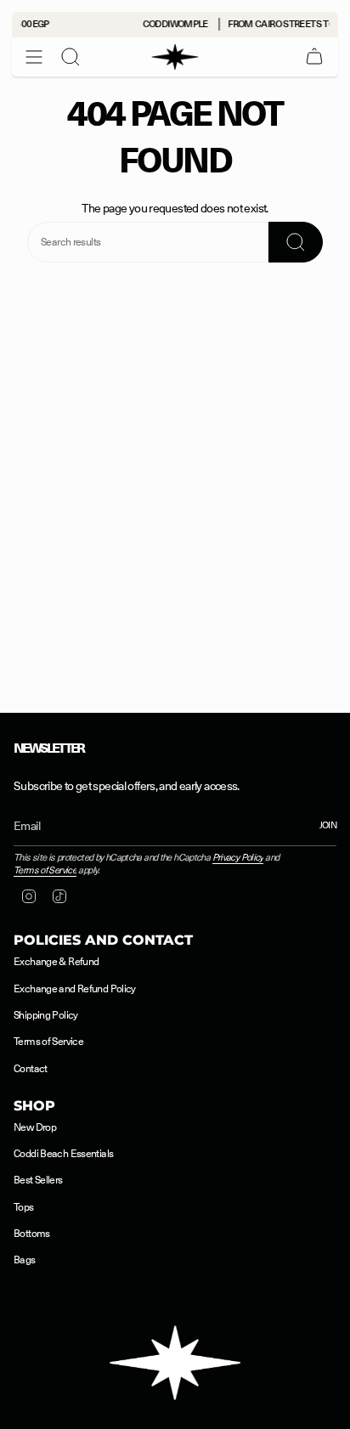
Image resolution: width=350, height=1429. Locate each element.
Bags (25, 1260)
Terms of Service (45, 870)
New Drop (35, 1127)
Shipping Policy (46, 1015)
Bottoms (32, 1233)
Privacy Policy (237, 857)
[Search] (70, 56)
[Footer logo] (175, 1363)
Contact (31, 1069)
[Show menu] (34, 56)
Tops (24, 1207)
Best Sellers (38, 1180)
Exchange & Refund (56, 962)
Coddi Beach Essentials (63, 1154)
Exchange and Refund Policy (75, 989)
